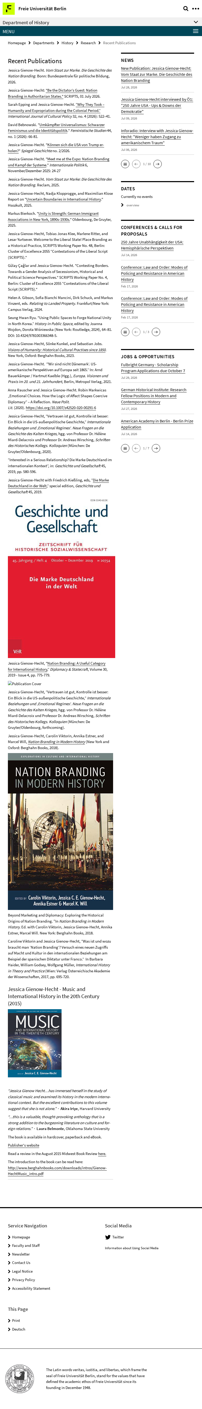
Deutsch (18, 1329)
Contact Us (21, 1262)
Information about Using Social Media (132, 1248)
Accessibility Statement (31, 1288)
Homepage (17, 42)
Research (88, 42)
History (67, 42)
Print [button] (16, 1320)
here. (102, 1153)
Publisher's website (23, 1145)
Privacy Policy (23, 1279)
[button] (125, 164)
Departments (43, 42)
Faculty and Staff (26, 1245)
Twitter (118, 1236)
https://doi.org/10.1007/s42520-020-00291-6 (61, 407)
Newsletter (21, 1254)
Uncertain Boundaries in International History (63, 199)
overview (133, 205)
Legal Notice (22, 1271)
